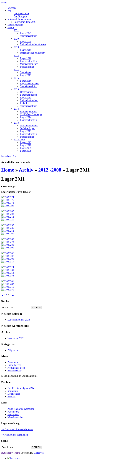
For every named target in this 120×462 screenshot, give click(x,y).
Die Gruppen (20, 16)
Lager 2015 (25, 97)
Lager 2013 (25, 131)
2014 (16, 108)
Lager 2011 (25, 145)
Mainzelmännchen (29, 64)
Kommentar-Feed (16, 367)
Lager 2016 (25, 80)
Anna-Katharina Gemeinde (21, 409)
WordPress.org (15, 370)
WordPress (39, 452)
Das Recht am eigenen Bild (21, 388)
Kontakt (11, 396)
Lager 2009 (25, 148)
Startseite (12, 8)
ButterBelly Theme (11, 452)
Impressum (13, 391)
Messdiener (13, 414)
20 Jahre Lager (27, 128)
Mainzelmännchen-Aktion (33, 44)
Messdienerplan (15, 24)
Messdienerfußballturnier (32, 52)
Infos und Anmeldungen (19, 19)
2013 (16, 122)
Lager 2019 (25, 50)
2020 (16, 38)
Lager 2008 (25, 150)
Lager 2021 (25, 33)
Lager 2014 (25, 117)
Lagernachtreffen (28, 61)
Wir (9, 10)
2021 (16, 30)
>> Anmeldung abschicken (14, 434)
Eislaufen (24, 103)
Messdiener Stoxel (10, 156)
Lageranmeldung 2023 (25, 22)
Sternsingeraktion (28, 36)
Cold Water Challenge (31, 114)
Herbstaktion (26, 92)
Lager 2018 (25, 58)
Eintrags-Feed (14, 365)
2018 (16, 55)
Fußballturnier (27, 66)
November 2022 (16, 338)
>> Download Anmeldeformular (17, 429)
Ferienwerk (13, 411)
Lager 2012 (25, 142)
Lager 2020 (25, 41)
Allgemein (13, 350)
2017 (16, 69)
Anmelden (13, 362)
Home (7, 170)
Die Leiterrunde (21, 13)
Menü (4, 2)
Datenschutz (14, 393)
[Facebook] (14, 458)
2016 (16, 78)
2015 (16, 89)
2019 (16, 47)
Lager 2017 (25, 75)
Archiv (11, 27)
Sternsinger (25, 72)
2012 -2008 (19, 139)
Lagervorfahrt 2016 (29, 83)
